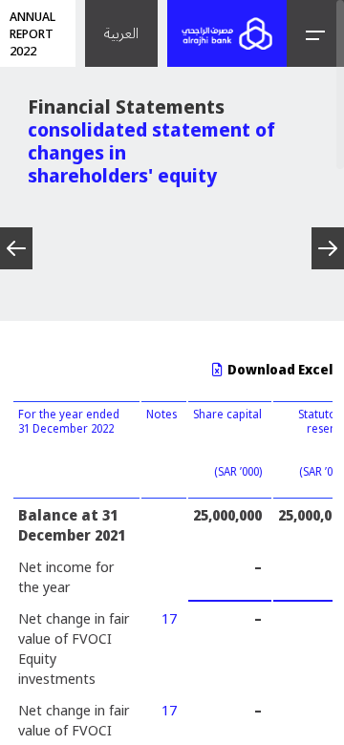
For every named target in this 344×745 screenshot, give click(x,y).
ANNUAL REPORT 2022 (32, 33)
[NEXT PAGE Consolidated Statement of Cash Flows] (328, 248)
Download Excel (279, 369)
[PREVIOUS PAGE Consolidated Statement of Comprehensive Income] (16, 248)
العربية (121, 33)
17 (169, 618)
